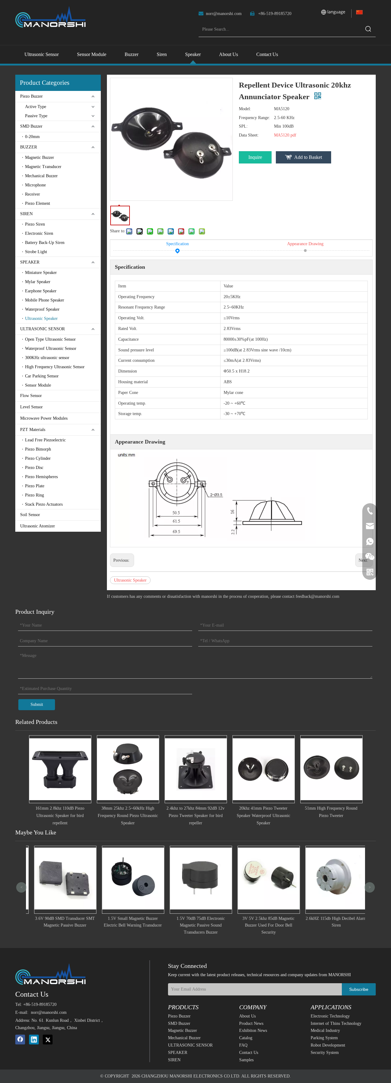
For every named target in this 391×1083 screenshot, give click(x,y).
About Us (247, 1016)
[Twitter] (48, 1039)
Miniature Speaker (41, 272)
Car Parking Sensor (42, 376)
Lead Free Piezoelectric (45, 440)
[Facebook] (20, 1039)
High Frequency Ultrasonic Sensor (55, 367)
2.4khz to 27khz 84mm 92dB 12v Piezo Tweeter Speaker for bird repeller (195, 815)
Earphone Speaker (41, 291)
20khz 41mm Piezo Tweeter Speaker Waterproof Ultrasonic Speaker (263, 815)
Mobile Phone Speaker (44, 300)
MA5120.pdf (285, 135)
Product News (251, 1023)
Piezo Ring (34, 495)
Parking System (324, 1038)
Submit (37, 704)
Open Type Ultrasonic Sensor (50, 339)
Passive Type (36, 116)
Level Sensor (31, 407)
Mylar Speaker (37, 281)
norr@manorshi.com (224, 13)
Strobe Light (36, 251)
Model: (245, 109)
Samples (246, 1060)
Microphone (35, 185)
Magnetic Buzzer (39, 157)
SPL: (243, 126)
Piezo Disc (34, 467)
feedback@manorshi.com (317, 596)
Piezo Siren (35, 224)
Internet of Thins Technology (336, 1023)
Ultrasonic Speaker (41, 318)
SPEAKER (29, 262)
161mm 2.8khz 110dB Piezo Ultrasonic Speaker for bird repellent (59, 815)
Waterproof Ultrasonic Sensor (50, 348)
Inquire (255, 157)
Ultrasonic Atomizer (37, 526)
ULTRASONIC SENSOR (42, 329)
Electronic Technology (330, 1016)
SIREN (26, 214)
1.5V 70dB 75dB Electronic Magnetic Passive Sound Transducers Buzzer (195, 925)
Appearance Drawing (305, 244)
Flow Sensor (31, 395)
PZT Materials (32, 429)
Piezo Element (37, 203)
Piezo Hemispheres (41, 476)
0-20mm (32, 136)
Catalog (245, 1038)
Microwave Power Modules (44, 418)
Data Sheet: (249, 135)
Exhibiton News (253, 1030)
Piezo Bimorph (38, 449)
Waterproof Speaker (42, 309)
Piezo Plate (34, 486)
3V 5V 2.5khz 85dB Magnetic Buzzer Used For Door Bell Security (263, 925)
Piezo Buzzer (31, 96)
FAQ (243, 1045)
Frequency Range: (254, 117)
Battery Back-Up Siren (44, 242)
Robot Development (328, 1045)
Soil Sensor (30, 514)
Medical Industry (325, 1030)
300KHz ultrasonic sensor (47, 357)
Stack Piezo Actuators (44, 504)
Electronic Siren (39, 233)
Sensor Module (38, 385)
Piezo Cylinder (38, 458)
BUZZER (28, 147)
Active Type (35, 106)
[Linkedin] (34, 1039)
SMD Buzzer (31, 126)
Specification (177, 244)
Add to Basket (308, 157)
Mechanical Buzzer (41, 176)
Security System (325, 1052)
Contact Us (248, 1052)
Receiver (32, 194)
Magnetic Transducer (43, 166)
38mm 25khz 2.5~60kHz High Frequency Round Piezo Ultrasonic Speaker (128, 815)
